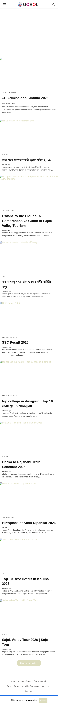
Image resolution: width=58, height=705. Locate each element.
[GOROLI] (28, 4)
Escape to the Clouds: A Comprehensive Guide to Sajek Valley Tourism (27, 220)
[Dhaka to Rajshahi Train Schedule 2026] (29, 438)
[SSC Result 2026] (29, 318)
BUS (4, 276)
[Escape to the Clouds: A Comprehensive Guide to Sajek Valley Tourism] (29, 191)
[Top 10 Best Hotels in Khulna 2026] (29, 554)
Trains (5, 457)
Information (8, 210)
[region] (29, 33)
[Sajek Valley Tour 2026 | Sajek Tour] (29, 615)
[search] (53, 4)
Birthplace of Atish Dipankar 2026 (29, 523)
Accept (43, 700)
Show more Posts (28, 663)
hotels (5, 573)
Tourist (6, 154)
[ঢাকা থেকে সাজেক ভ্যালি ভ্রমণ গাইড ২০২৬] (29, 136)
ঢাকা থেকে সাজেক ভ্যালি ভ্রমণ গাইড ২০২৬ (26, 160)
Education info (9, 93)
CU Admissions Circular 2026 (25, 98)
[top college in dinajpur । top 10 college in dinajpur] (29, 377)
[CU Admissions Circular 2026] (29, 74)
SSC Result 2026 (15, 342)
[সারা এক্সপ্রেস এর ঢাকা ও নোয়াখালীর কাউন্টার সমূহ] (29, 257)
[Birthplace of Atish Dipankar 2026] (29, 498)
